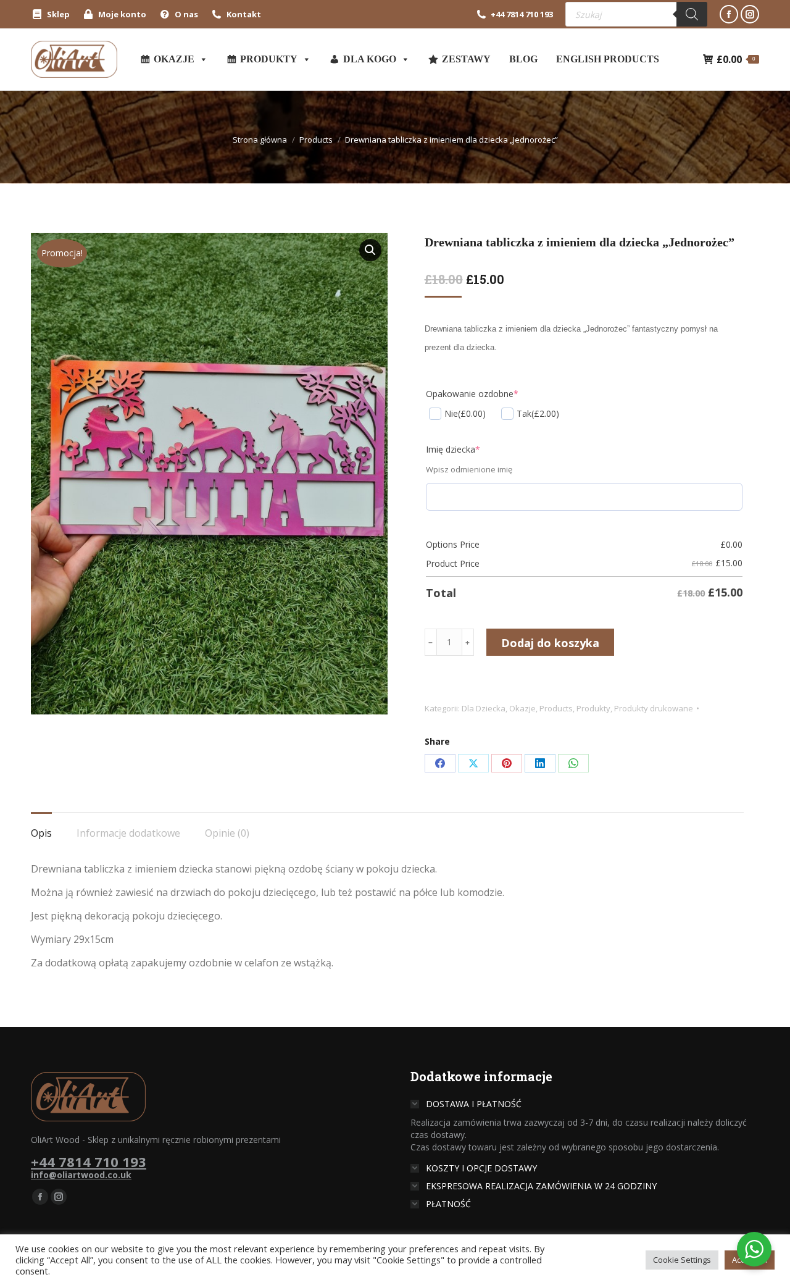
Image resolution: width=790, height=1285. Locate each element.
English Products (607, 59)
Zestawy (466, 59)
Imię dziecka (453, 449)
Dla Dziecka (483, 708)
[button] (370, 250)
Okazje (174, 59)
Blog (523, 59)
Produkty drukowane (653, 708)
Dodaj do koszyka (550, 642)
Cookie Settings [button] (682, 1259)
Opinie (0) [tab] (227, 833)
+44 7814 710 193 (522, 14)
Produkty (268, 59)
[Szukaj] (691, 14)
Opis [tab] (41, 833)
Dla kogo (369, 59)
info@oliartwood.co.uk (81, 1175)
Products (556, 708)
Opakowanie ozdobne (472, 394)
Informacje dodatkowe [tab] (128, 833)
